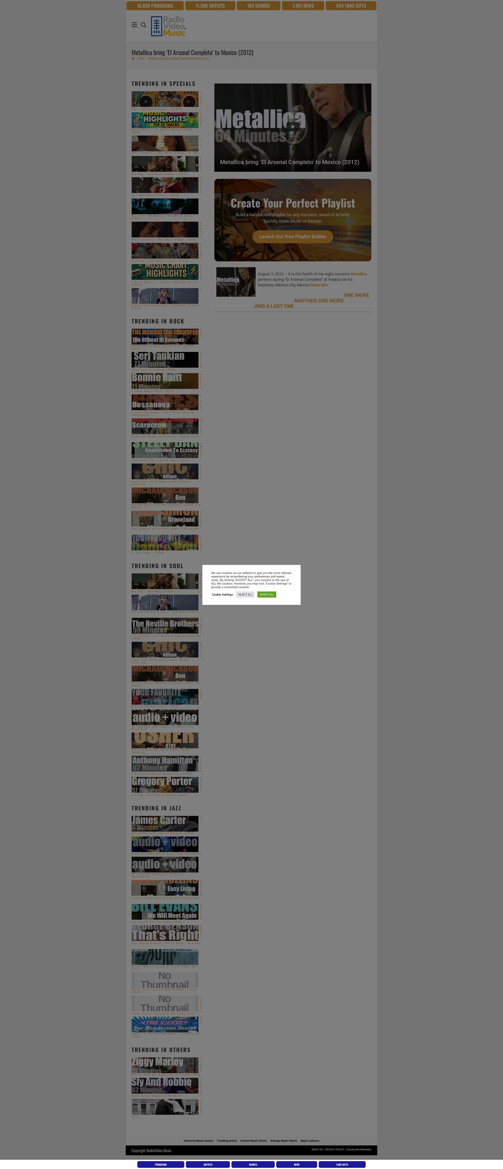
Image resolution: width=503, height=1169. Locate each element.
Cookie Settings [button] (222, 594)
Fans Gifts (342, 1164)
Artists (208, 1164)
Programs (161, 1164)
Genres (253, 1164)
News (297, 1164)
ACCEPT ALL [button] (267, 594)
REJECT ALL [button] (245, 594)
